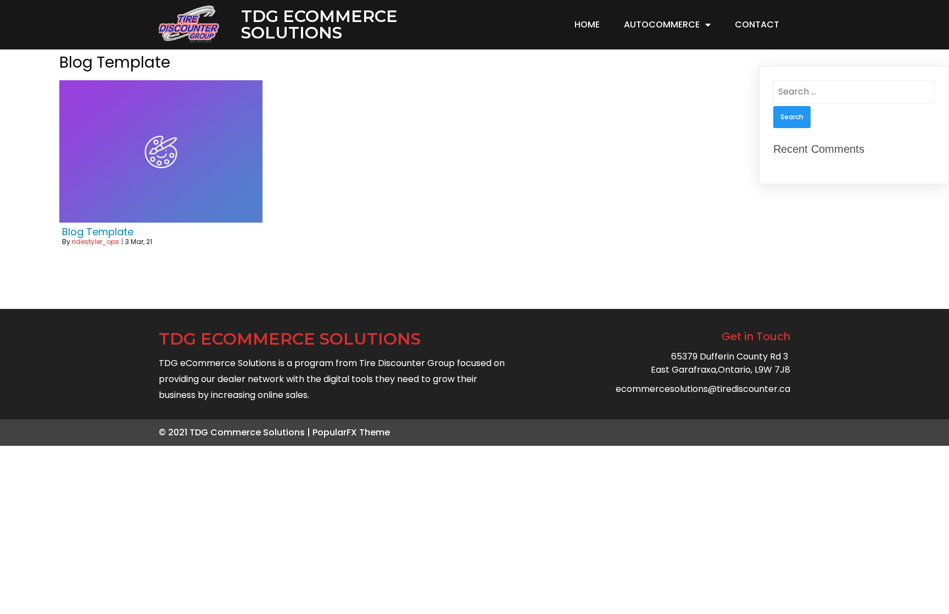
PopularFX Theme (351, 432)
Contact (757, 24)
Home (587, 24)
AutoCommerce (662, 24)
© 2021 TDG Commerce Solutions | (235, 432)
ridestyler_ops (95, 241)
